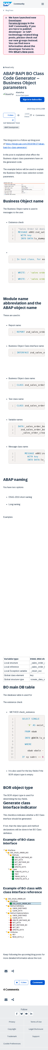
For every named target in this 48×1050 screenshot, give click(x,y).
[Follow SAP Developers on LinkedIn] (31, 1014)
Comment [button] (38, 982)
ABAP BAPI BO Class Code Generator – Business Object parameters (23, 80)
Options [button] (21, 104)
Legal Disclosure (36, 1029)
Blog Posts (9, 10)
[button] (13, 120)
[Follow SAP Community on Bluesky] (22, 1014)
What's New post (24, 52)
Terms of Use (36, 1022)
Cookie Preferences (12, 1044)
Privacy (12, 1022)
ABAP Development (11, 127)
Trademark (12, 1036)
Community (19, 4)
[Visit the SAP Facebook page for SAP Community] (17, 1014)
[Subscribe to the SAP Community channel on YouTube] (26, 1014)
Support (36, 1036)
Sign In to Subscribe (32, 99)
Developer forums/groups (18, 22)
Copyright (12, 1029)
